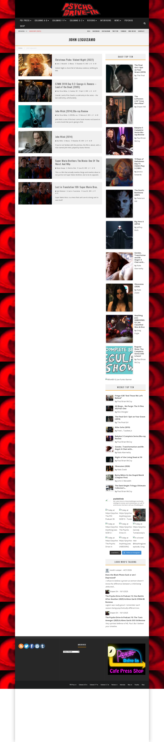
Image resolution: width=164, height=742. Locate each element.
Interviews (105, 20)
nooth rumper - (121, 570)
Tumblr (123, 31)
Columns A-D (41, 20)
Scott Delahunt (61, 191)
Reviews (91, 20)
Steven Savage (61, 168)
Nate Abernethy (124, 452)
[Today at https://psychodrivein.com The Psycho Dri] (139, 515)
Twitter (115, 31)
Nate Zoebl (122, 469)
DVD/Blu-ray (74, 115)
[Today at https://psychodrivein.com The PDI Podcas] (111, 515)
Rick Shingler (122, 412)
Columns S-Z (76, 20)
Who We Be (132, 31)
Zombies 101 (74, 91)
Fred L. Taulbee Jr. (124, 430)
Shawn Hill (141, 106)
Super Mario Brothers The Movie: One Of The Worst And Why (77, 162)
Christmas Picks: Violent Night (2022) (74, 59)
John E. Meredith (61, 64)
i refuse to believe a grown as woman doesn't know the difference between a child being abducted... (124, 584)
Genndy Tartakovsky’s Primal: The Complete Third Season (50, 30)
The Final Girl (122, 422)
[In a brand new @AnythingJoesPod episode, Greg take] (139, 542)
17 (95, 191)
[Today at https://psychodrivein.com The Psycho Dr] (125, 528)
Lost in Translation (74, 191)
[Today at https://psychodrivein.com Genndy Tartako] (139, 528)
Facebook (96, 31)
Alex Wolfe (60, 141)
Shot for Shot (72, 168)
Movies (72, 63)
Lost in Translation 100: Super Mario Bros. (76, 187)
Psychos (129, 20)
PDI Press (25, 20)
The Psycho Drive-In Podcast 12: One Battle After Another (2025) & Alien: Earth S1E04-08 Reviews (124, 599)
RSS (88, 31)
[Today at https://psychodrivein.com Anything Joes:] (125, 515)
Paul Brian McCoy (62, 91)
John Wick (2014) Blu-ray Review (71, 111)
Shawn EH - (119, 591)
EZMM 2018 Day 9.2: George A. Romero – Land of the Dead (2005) (76, 85)
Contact (141, 31)
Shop (22, 26)
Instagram (106, 31)
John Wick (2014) (64, 136)
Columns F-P (58, 20)
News (117, 20)
